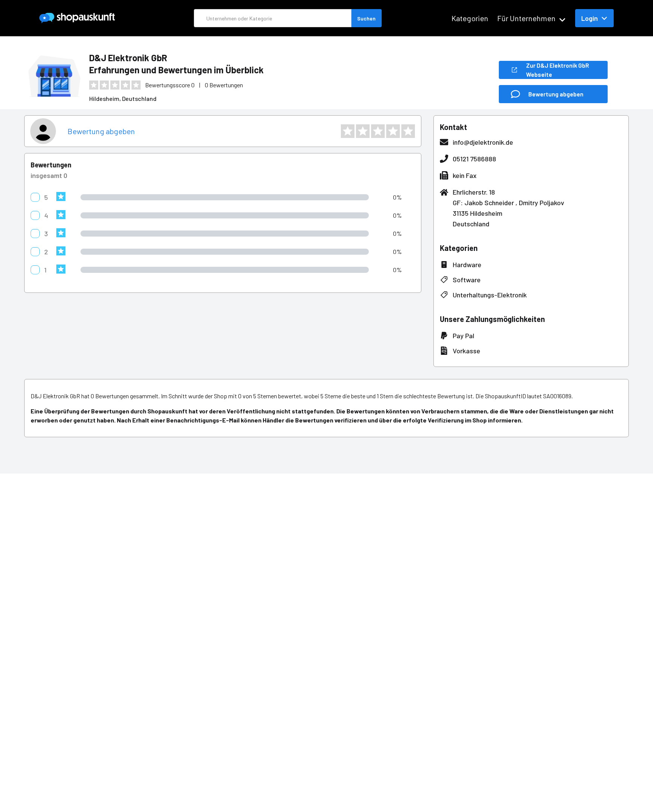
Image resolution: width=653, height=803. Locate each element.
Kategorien (470, 18)
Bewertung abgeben (101, 131)
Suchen (366, 18)
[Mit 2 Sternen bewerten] (363, 131)
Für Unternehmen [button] (526, 18)
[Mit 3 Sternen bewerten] (378, 131)
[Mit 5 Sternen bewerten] (408, 131)
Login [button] (589, 18)
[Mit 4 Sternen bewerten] (393, 131)
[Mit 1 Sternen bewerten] (347, 131)
